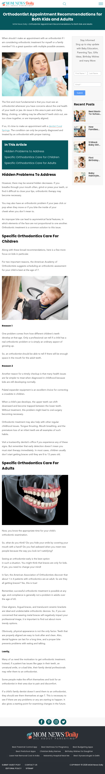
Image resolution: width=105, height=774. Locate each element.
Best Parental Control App (24, 747)
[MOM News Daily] (18, 3)
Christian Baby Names (50, 751)
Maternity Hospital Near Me (56, 755)
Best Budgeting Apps (83, 747)
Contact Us (31, 765)
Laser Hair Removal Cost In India (24, 755)
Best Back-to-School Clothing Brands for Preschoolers (95, 112)
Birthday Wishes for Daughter (79, 751)
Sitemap (29, 768)
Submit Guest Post (11, 765)
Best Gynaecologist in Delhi (86, 755)
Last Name (92, 69)
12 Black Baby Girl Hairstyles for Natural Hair (95, 143)
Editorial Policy (14, 768)
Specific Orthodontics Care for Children (31, 157)
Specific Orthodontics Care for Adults (30, 163)
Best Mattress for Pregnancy (55, 747)
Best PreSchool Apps (26, 751)
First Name (79, 69)
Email (77, 80)
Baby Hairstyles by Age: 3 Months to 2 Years (94, 174)
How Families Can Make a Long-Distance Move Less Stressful (94, 128)
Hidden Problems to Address (24, 151)
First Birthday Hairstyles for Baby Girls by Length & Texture (94, 159)
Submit (80, 93)
